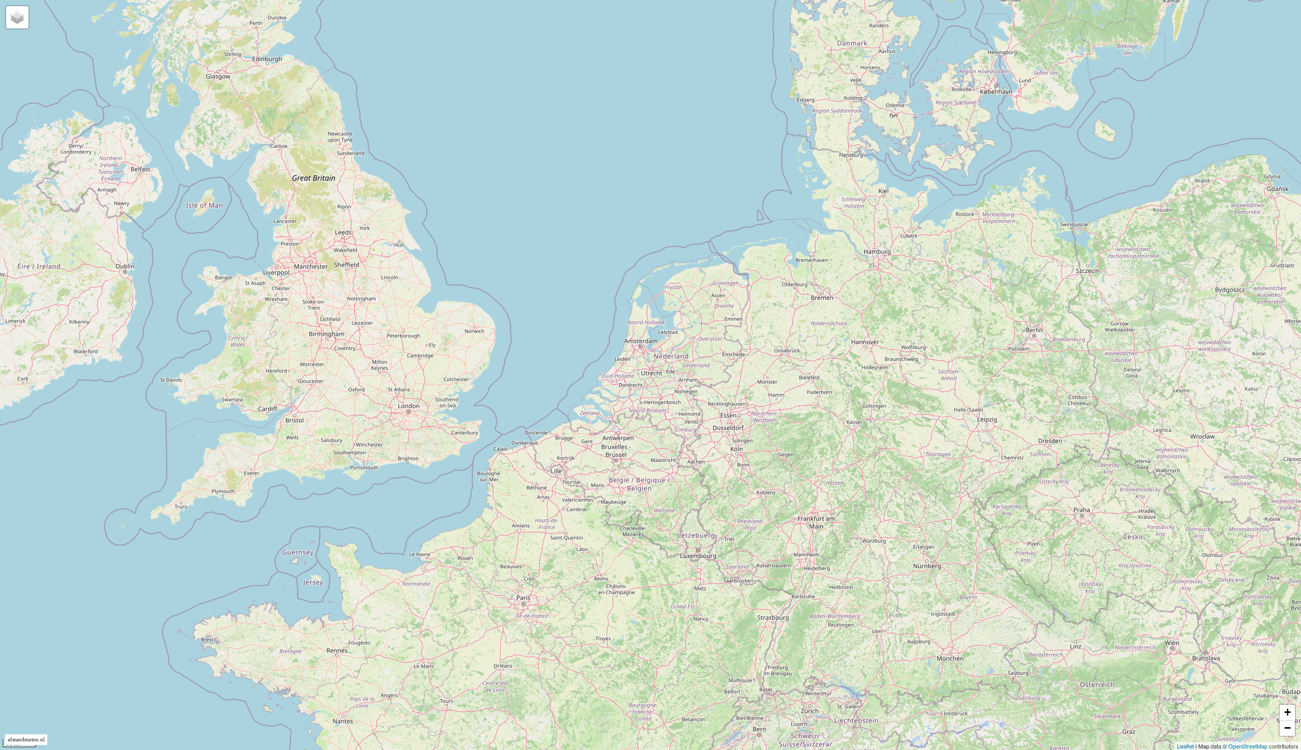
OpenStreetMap (1247, 746)
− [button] (1287, 728)
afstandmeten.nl (26, 739)
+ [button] (1287, 712)
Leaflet (1185, 746)
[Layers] (17, 17)
